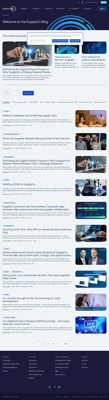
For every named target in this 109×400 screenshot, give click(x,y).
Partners (84, 367)
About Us (84, 360)
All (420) (6, 102)
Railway (31, 378)
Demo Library (60, 374)
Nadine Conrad (7, 194)
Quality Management (10, 367)
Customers (49, 8)
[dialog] (55, 39)
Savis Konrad (6, 309)
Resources (60, 8)
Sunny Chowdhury (7, 240)
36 (66, 344)
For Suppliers (74, 8)
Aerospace (32, 360)
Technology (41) (85, 102)
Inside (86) (33, 102)
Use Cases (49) (100, 102)
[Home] (9, 8)
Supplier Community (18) (67, 102)
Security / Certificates (91, 396)
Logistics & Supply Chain (11, 364)
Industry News (9, 203)
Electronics (32, 367)
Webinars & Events (61, 367)
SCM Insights (8, 157)
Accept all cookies (75, 40)
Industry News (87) (19, 102)
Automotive (33, 364)
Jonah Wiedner (7, 148)
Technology (17, 271)
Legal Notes (66, 396)
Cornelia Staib (6, 217)
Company (87, 8)
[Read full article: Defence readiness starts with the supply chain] (54, 118)
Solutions (24, 8)
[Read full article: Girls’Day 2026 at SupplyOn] (54, 187)
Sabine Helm (6, 172)
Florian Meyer (6, 286)
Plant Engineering (35, 374)
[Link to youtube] (59, 387)
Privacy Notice (77, 396)
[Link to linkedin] (50, 387)
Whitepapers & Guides (63, 360)
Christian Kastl (6, 332)
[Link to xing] (55, 387)
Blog (56, 371)
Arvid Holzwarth (7, 125)
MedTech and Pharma (36, 371)
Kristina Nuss (6, 263)
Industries (35, 8)
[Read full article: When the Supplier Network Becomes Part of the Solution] (54, 141)
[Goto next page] (70, 343)
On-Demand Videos (62, 364)
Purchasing (6, 360)
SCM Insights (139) (47, 102)
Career (83, 364)
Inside (6, 111)
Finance (5, 371)
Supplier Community (11, 134)
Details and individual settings (38, 40)
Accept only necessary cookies (60, 40)
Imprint (58, 396)
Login (103, 2)
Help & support (93, 2)
